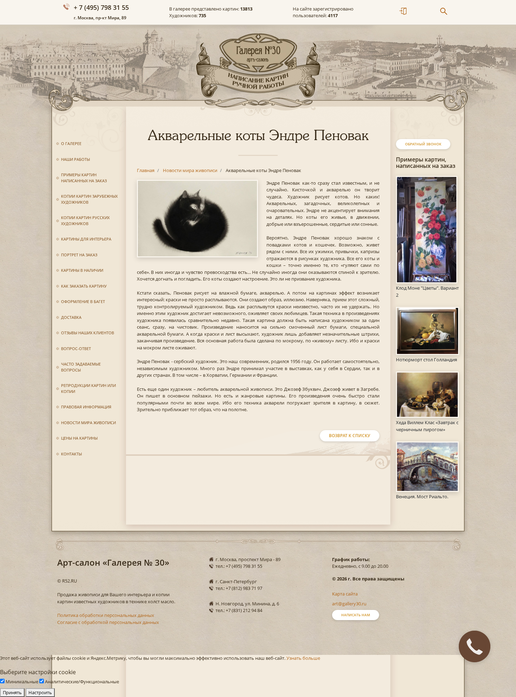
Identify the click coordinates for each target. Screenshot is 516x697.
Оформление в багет (83, 301)
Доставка (71, 317)
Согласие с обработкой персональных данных (108, 622)
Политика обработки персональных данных (105, 615)
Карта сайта (345, 594)
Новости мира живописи (88, 422)
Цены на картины (79, 438)
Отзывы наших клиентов (87, 332)
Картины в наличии (82, 270)
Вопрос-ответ (76, 348)
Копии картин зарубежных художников (89, 199)
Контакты (71, 453)
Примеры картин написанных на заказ (84, 177)
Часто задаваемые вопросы (81, 367)
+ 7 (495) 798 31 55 (101, 7)
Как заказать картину (84, 286)
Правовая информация (86, 406)
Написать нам (355, 614)
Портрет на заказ (79, 254)
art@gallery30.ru (349, 603)
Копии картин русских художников (85, 220)
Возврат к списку (349, 436)
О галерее (71, 143)
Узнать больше (303, 658)
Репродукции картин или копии (88, 388)
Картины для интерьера (86, 239)
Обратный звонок (423, 144)
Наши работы (75, 159)
